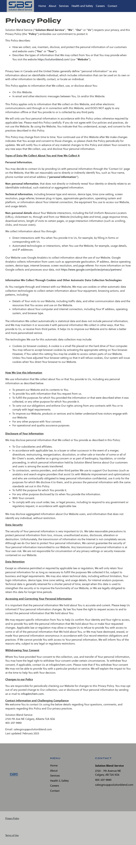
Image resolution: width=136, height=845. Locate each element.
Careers (100, 6)
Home (42, 6)
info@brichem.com (32, 694)
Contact (112, 6)
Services (64, 6)
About (52, 6)
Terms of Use (12, 835)
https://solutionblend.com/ (54, 59)
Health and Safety (82, 6)
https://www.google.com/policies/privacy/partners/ (91, 269)
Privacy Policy (12, 818)
